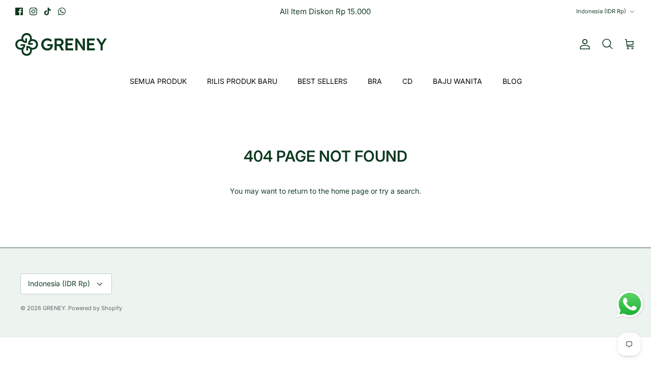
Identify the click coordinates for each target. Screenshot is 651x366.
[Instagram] (33, 11)
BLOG (512, 81)
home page (350, 191)
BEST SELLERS (322, 81)
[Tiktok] (47, 11)
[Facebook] (19, 11)
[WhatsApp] (62, 11)
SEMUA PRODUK (158, 81)
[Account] (583, 44)
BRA (375, 81)
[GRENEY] (61, 44)
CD (407, 81)
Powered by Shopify (95, 308)
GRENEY (54, 308)
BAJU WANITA (457, 81)
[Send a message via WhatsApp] (630, 304)
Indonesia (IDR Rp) (601, 11)
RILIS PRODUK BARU (242, 81)
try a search (399, 191)
